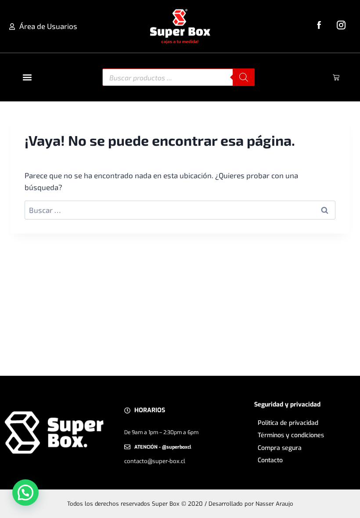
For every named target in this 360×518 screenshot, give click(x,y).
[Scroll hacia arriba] (343, 496)
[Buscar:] (180, 209)
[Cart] (336, 77)
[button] (27, 77)
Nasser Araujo (274, 503)
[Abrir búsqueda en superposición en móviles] (178, 77)
